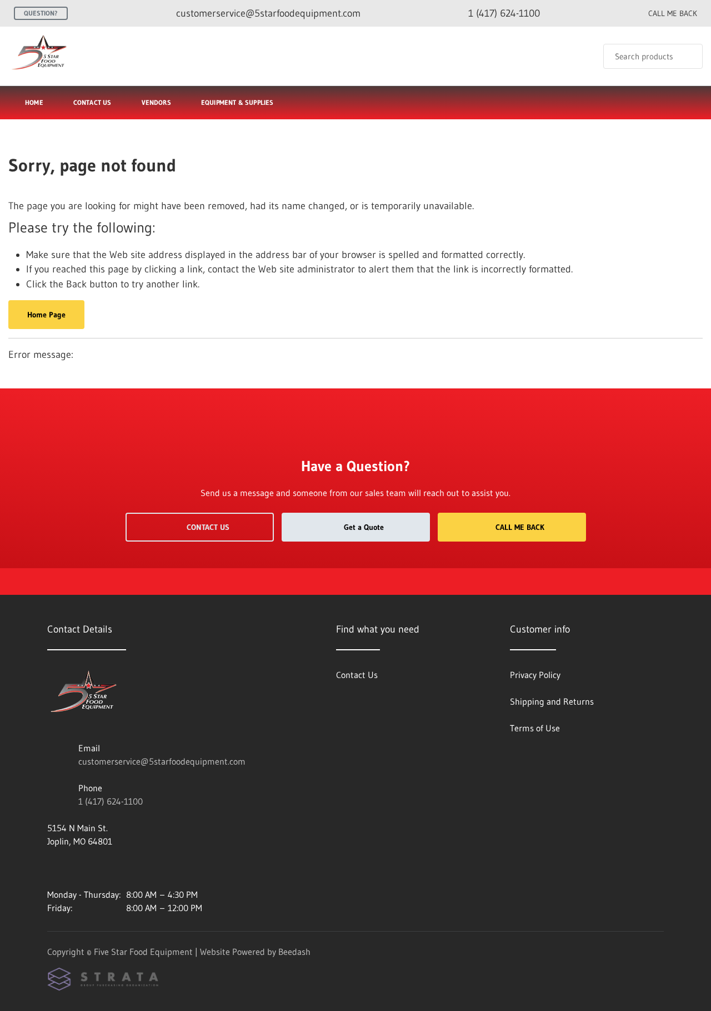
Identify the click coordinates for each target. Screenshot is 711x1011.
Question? (41, 13)
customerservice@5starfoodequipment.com (162, 761)
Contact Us (92, 102)
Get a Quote (364, 527)
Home (34, 102)
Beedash (294, 951)
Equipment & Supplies (237, 102)
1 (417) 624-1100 (110, 801)
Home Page (46, 315)
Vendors (156, 102)
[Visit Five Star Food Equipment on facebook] (52, 867)
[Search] (687, 56)
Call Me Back (519, 527)
